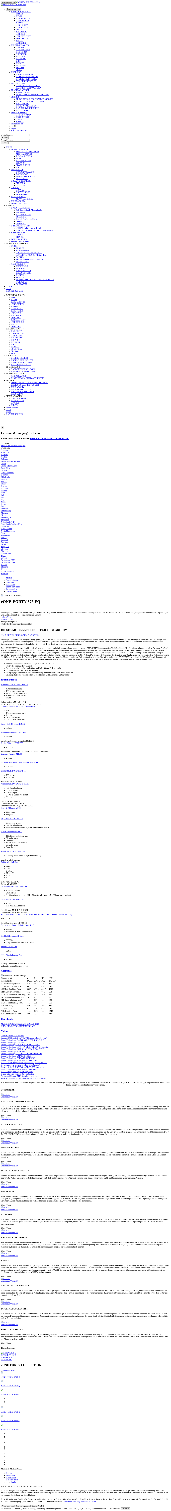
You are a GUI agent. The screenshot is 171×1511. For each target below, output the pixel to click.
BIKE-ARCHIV (22, 104)
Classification (11, 591)
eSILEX (19, 41)
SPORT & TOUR (23, 165)
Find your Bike (17, 124)
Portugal (4, 540)
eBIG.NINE (21, 29)
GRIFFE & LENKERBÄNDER (29, 253)
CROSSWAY (21, 185)
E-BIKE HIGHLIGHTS (21, 11)
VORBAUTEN (22, 250)
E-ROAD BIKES (18, 232)
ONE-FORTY (22, 52)
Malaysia (4, 513)
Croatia (4, 470)
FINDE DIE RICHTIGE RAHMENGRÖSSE (34, 99)
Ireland (4, 495)
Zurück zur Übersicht (9, 1097)
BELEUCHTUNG (23, 273)
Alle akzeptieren (8, 1506)
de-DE (8, 410)
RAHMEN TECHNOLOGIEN (28, 88)
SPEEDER (20, 183)
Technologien (11, 589)
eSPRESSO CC (22, 38)
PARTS (14, 246)
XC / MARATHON (24, 156)
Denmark (4, 475)
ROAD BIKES (17, 170)
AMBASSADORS (23, 92)
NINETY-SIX (21, 54)
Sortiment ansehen (8, 1370)
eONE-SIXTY (22, 25)
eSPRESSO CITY (23, 36)
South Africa (6, 553)
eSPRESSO (21, 34)
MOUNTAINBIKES (19, 149)
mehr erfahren (6, 617)
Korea (3, 504)
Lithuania (5, 508)
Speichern (125, 1509)
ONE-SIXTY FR (23, 50)
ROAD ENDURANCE (25, 176)
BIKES (9, 147)
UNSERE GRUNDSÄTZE (27, 77)
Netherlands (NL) (8, 522)
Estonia (4, 479)
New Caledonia (7, 526)
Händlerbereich (12, 1480)
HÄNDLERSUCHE (19, 130)
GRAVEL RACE (23, 192)
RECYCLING (22, 110)
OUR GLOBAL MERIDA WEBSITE (49, 438)
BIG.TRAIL (21, 59)
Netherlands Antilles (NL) (11, 524)
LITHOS (19, 14)
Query (3, 135)
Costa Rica (5, 468)
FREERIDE (21, 217)
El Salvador (5, 477)
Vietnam (4, 574)
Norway (4, 533)
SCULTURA (21, 65)
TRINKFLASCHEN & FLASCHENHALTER (35, 280)
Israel (3, 497)
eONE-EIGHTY (22, 20)
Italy (3, 499)
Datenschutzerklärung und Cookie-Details (79, 1501)
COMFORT (21, 223)
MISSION (20, 68)
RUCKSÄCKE (22, 266)
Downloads (10, 584)
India (3, 493)
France (3, 484)
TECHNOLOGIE (18, 83)
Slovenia (4, 551)
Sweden (4, 558)
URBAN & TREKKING (21, 181)
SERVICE (15, 97)
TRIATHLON (22, 179)
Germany (4, 486)
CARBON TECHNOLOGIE (28, 86)
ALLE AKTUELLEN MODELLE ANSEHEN (20, 635)
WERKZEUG (22, 282)
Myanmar (5, 520)
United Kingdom (7, 571)
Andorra (4, 450)
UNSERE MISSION (24, 74)
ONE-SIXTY (21, 47)
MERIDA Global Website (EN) (13, 446)
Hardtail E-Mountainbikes (26, 219)
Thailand (4, 567)
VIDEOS (20, 121)
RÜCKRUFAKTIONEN (26, 106)
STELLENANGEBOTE (26, 81)
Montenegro (6, 517)
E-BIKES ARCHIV (19, 239)
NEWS (9, 286)
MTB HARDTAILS (24, 154)
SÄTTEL (20, 257)
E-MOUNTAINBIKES (20, 208)
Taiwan (4, 565)
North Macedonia (8, 531)
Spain (3, 556)
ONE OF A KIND (23, 115)
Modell (9, 578)
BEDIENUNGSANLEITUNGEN (30, 101)
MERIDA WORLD (19, 112)
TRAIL (19, 158)
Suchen (5, 138)
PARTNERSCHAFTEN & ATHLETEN (32, 95)
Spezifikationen (12, 580)
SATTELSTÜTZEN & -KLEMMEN (31, 255)
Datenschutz (11, 1477)
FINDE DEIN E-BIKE (20, 241)
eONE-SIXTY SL (23, 18)
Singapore (5, 547)
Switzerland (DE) (8, 560)
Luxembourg (6, 511)
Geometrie (10, 582)
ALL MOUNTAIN (23, 161)
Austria (4, 457)
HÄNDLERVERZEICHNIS (27, 108)
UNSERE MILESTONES (26, 79)
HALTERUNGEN (23, 271)
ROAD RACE (22, 174)
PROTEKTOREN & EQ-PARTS (29, 259)
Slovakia (4, 549)
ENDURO (20, 163)
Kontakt (9, 1473)
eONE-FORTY (22, 27)
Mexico (4, 515)
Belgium (4, 459)
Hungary (4, 488)
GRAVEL (15, 188)
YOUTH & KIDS (18, 197)
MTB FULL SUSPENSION (27, 152)
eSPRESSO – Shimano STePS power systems (34, 230)
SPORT (19, 221)
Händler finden (7, 619)
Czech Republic (7, 472)
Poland (4, 538)
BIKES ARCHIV (18, 201)
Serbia (3, 544)
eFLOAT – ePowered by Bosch (28, 228)
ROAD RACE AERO (25, 172)
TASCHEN (20, 268)
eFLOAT (19, 23)
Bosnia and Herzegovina (11, 461)
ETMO (19, 16)
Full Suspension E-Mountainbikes (29, 210)
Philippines (5, 535)
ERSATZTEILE (22, 262)
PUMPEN (20, 277)
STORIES (20, 119)
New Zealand (6, 529)
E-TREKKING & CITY (21, 226)
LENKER (20, 248)
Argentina (5, 452)
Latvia (3, 506)
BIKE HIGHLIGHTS (20, 45)
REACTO (20, 63)
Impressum (10, 1475)
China (3, 464)
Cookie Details (37, 1506)
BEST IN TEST (22, 117)
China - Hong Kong (9, 466)
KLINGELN (21, 275)
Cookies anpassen (23, 1506)
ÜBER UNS (16, 72)
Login (13, 128)
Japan (3, 502)
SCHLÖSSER (22, 284)
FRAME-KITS (22, 194)
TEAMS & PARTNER (20, 90)
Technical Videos (13, 587)
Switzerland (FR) (8, 562)
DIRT (18, 61)
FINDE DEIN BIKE (19, 203)
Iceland (4, 490)
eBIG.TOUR (21, 32)
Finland (4, 481)
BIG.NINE (20, 56)
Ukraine (4, 569)
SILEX (19, 70)
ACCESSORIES (18, 264)
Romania (4, 542)
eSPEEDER (21, 43)
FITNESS (20, 237)
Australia (4, 455)
